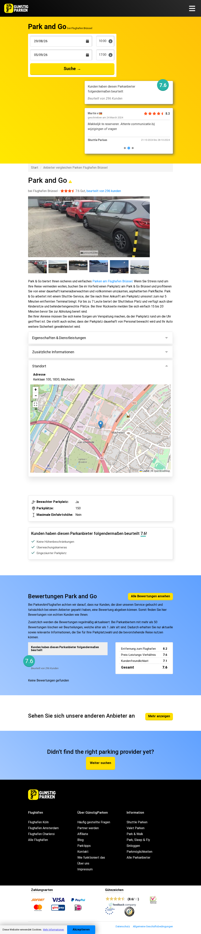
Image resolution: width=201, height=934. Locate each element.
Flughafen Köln (38, 822)
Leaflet (145, 471)
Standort (39, 366)
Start (34, 167)
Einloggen (133, 846)
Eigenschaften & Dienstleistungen (59, 338)
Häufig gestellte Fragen (93, 822)
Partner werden (88, 828)
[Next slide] (146, 223)
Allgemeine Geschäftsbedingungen (153, 926)
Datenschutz (123, 926)
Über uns (83, 863)
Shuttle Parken (137, 822)
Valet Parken (135, 828)
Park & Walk (135, 834)
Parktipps (84, 846)
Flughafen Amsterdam (43, 828)
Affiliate (82, 834)
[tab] (125, 148)
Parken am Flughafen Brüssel (112, 281)
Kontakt (83, 851)
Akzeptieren (81, 929)
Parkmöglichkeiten (139, 851)
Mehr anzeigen (159, 716)
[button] (100, 425)
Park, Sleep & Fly (138, 840)
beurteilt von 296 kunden (104, 191)
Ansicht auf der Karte (51, 444)
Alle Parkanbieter (138, 857)
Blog (80, 840)
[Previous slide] (31, 223)
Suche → (72, 68)
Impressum (85, 869)
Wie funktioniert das (91, 857)
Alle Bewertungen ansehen (150, 596)
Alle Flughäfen (38, 840)
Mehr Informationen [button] (53, 929)
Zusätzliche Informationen (53, 352)
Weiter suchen (100, 763)
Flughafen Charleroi (41, 834)
